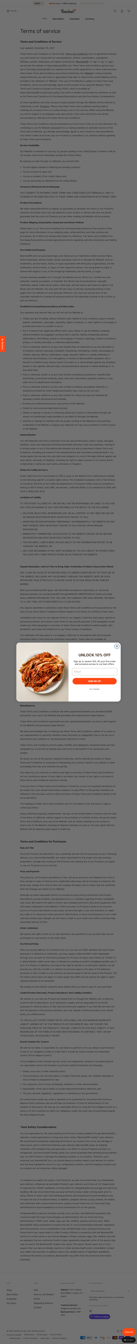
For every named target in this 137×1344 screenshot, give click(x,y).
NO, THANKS (95, 689)
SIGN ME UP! (94, 681)
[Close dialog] (117, 646)
